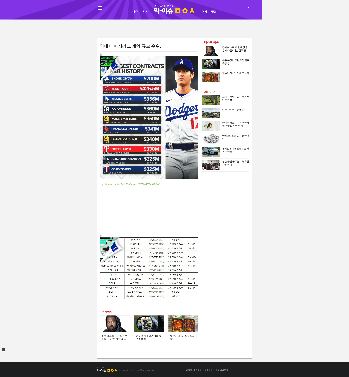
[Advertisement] (174, 28)
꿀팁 (214, 11)
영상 (204, 11)
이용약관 (208, 370)
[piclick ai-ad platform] (115, 238)
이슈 (135, 11)
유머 (144, 11)
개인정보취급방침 (193, 370)
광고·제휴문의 (222, 370)
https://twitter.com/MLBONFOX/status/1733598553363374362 (130, 184)
